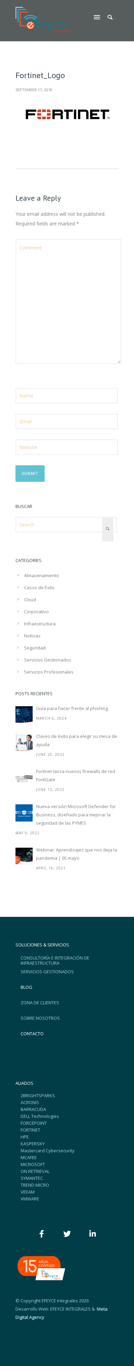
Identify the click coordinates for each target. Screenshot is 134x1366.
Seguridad (35, 648)
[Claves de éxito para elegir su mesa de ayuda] (24, 742)
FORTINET (30, 1130)
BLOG (26, 987)
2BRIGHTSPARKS (38, 1095)
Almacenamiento (41, 575)
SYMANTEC (32, 1178)
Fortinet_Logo (40, 75)
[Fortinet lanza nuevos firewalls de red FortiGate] (24, 777)
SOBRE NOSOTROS (40, 1018)
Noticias (32, 636)
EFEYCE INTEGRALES (70, 1309)
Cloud (30, 599)
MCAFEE (29, 1157)
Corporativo (36, 611)
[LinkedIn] (92, 1234)
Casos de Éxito (39, 587)
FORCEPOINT (34, 1123)
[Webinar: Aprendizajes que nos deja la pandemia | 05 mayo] (24, 856)
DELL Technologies (40, 1116)
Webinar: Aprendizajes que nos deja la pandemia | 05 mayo (76, 854)
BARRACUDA (33, 1109)
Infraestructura (40, 624)
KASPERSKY (33, 1144)
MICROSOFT (33, 1164)
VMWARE (30, 1199)
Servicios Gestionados (47, 660)
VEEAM (28, 1192)
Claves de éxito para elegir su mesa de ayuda (76, 740)
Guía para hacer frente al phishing (72, 708)
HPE (25, 1137)
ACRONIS (30, 1102)
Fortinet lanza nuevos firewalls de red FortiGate (75, 775)
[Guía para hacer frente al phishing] (24, 714)
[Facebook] (41, 1234)
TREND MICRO (35, 1185)
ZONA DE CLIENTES (40, 1002)
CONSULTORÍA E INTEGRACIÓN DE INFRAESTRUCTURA (55, 960)
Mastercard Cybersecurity (48, 1150)
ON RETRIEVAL (35, 1171)
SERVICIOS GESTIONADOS (47, 971)
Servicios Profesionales (49, 672)
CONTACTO (32, 1033)
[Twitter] (67, 1234)
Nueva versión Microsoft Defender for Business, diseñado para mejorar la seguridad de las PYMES (76, 814)
